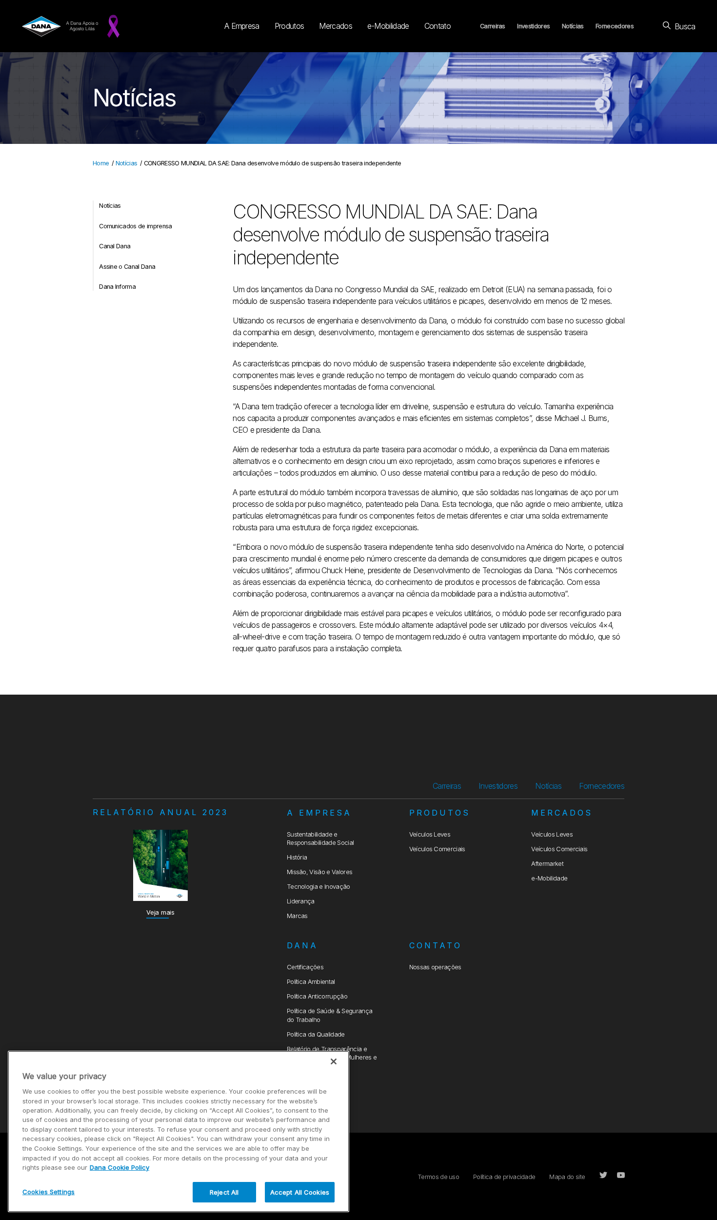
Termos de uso (438, 1176)
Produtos (289, 26)
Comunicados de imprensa (135, 226)
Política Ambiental (311, 981)
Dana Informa (117, 286)
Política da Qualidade (316, 1034)
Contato (437, 26)
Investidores (533, 26)
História (297, 857)
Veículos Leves (429, 834)
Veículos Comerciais (437, 849)
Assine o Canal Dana (127, 266)
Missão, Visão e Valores (319, 872)
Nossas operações (435, 967)
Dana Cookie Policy (119, 1167)
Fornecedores (615, 26)
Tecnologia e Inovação (318, 886)
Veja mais (160, 912)
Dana (302, 945)
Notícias (573, 26)
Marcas (297, 916)
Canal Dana (114, 246)
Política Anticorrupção (317, 996)
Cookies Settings (48, 1191)
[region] (178, 1131)
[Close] (333, 1061)
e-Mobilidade (388, 26)
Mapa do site (567, 1176)
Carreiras (492, 26)
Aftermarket (547, 863)
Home (101, 163)
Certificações (305, 967)
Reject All (224, 1192)
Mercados (335, 26)
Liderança (301, 901)
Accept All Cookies (299, 1192)
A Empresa (241, 26)
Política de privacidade (504, 1176)
